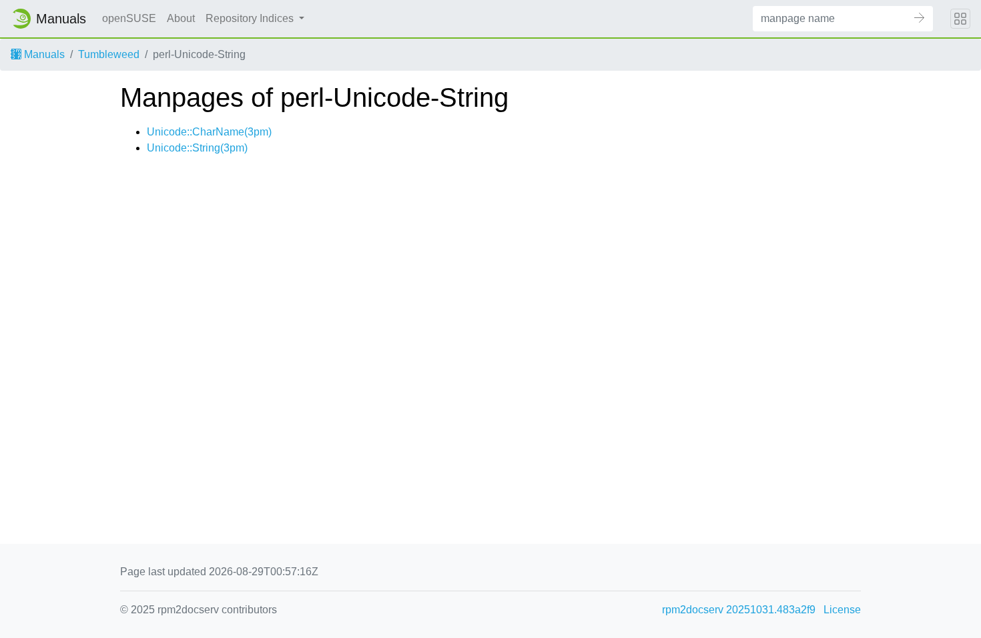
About (181, 18)
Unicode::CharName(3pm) (209, 131)
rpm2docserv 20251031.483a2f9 (738, 609)
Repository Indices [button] (251, 18)
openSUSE (129, 18)
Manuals (43, 54)
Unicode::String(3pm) (197, 147)
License (842, 609)
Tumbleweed (108, 54)
